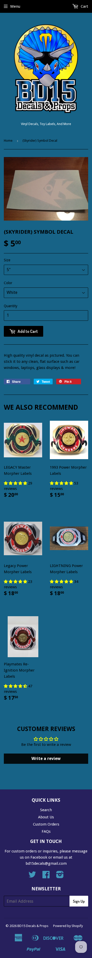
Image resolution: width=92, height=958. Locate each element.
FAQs (46, 831)
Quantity (10, 306)
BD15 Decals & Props (32, 926)
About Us (46, 817)
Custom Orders (46, 824)
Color (8, 283)
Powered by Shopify (68, 926)
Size (7, 260)
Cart (84, 6)
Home (8, 140)
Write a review (46, 758)
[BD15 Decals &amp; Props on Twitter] (32, 876)
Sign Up (79, 901)
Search (46, 810)
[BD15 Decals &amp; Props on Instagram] (60, 876)
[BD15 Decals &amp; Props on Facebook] (46, 876)
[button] (16, 483)
